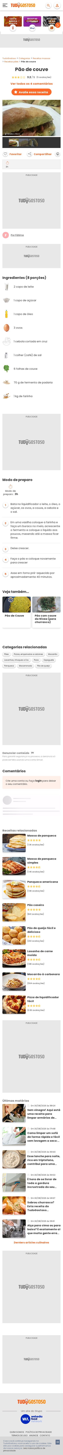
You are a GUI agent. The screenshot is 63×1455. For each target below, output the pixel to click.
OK (57, 1442)
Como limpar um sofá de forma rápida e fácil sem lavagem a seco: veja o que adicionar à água (43, 1137)
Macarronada (25, 666)
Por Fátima (17, 235)
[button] (58, 25)
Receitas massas (41, 58)
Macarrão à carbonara (43, 974)
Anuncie (33, 1435)
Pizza (36, 660)
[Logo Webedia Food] (31, 1419)
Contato (45, 1435)
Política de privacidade (39, 1432)
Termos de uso (19, 1435)
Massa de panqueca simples (41, 861)
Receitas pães (11, 61)
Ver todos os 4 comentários (31, 83)
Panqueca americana (42, 882)
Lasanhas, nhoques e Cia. (16, 660)
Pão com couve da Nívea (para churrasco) (45, 619)
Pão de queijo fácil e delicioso (41, 930)
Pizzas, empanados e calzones (28, 654)
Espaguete (49, 660)
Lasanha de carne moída (40, 953)
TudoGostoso (9, 58)
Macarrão (52, 654)
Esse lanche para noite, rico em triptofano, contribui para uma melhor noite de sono (43, 1160)
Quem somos (17, 1432)
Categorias (24, 58)
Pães (6, 654)
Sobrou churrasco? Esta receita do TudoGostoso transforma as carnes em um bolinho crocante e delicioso (42, 1206)
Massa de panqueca (41, 835)
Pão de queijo (43, 666)
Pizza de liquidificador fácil (43, 999)
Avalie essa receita (33, 92)
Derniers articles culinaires (31, 1242)
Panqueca (9, 666)
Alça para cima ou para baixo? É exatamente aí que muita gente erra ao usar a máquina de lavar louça (44, 1229)
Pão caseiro (35, 905)
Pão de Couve (14, 615)
